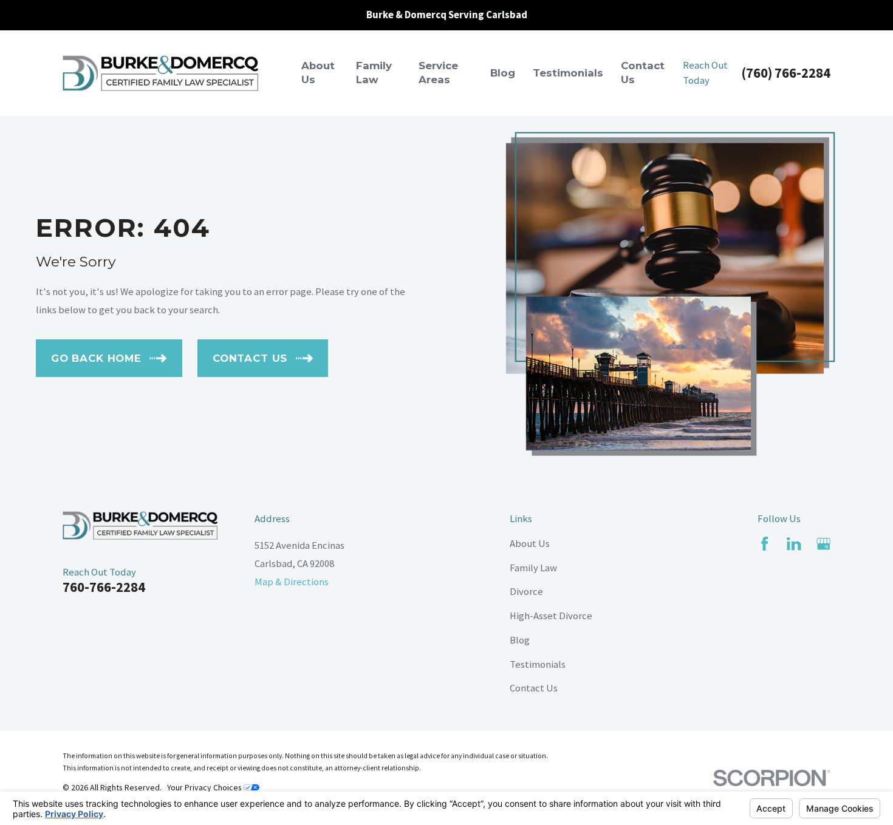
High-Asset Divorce (551, 615)
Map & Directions (292, 581)
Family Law (533, 568)
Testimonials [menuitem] (568, 73)
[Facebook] (765, 544)
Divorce (526, 591)
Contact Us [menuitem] (643, 72)
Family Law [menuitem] (374, 72)
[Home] (160, 73)
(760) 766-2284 (785, 73)
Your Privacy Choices (205, 787)
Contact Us (534, 688)
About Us (530, 543)
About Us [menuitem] (318, 72)
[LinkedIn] (794, 544)
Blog (520, 640)
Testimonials (538, 664)
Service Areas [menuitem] (438, 72)
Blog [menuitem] (502, 73)
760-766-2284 (104, 587)
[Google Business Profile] (823, 544)
